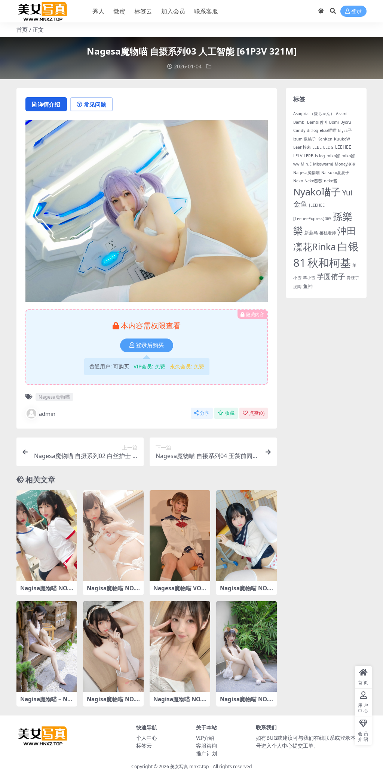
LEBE (317, 147)
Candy (299, 130)
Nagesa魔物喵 (54, 396)
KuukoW (342, 139)
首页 (22, 29)
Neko (298, 180)
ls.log (320, 155)
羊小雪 (309, 277)
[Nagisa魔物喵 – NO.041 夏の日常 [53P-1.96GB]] (46, 646)
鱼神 (308, 286)
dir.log (312, 130)
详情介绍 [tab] (49, 104)
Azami (341, 113)
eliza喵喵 (328, 130)
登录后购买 (150, 345)
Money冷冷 (345, 164)
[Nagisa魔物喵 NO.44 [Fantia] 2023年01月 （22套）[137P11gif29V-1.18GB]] (180, 646)
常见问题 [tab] (95, 104)
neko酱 (330, 180)
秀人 (98, 11)
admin (47, 413)
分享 (204, 413)
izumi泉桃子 (304, 139)
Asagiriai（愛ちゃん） (313, 113)
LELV (297, 155)
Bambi (299, 122)
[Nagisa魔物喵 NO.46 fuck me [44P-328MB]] (113, 535)
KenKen (325, 139)
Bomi (334, 122)
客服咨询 (206, 745)
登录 (356, 11)
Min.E (306, 164)
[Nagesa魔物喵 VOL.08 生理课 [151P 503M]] (180, 535)
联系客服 (206, 11)
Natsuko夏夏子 (335, 172)
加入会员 (173, 11)
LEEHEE (343, 147)
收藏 (230, 413)
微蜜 (119, 11)
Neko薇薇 (313, 180)
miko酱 (333, 155)
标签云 (143, 11)
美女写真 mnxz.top (189, 766)
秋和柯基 (329, 262)
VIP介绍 (205, 737)
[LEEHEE (317, 205)
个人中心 (146, 737)
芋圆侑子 (331, 276)
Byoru (345, 122)
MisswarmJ (323, 164)
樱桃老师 (327, 232)
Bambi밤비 (317, 122)
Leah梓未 (302, 147)
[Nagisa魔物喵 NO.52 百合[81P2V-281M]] (46, 535)
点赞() (256, 413)
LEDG (328, 147)
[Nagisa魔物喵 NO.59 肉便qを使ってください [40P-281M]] (113, 646)
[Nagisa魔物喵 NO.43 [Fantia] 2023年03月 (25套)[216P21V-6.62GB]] (246, 646)
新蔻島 (311, 232)
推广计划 (206, 753)
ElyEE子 (345, 130)
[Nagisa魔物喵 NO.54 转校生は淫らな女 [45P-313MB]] (246, 535)
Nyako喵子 (317, 191)
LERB (308, 155)
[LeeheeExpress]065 (312, 218)
